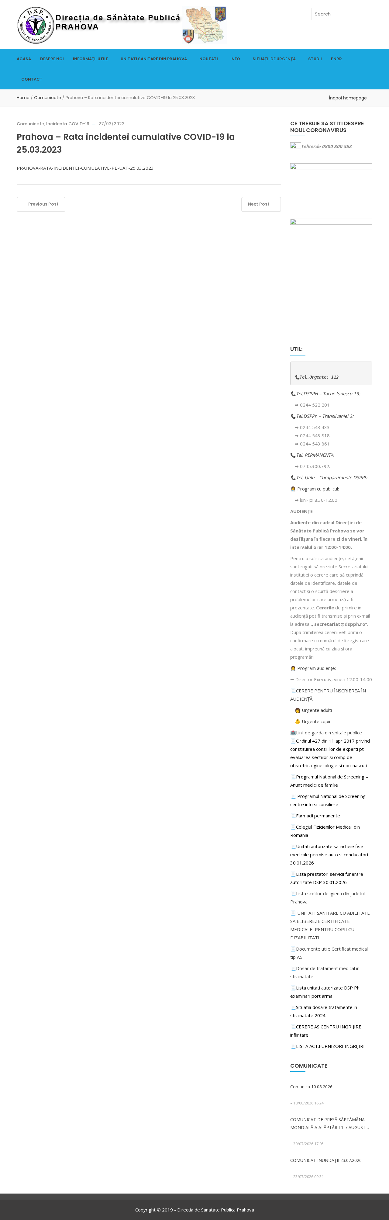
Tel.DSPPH (307, 393)
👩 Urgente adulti (313, 710)
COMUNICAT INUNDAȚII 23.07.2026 (326, 1160)
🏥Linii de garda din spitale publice (326, 733)
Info (235, 59)
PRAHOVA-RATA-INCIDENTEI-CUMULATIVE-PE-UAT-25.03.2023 (85, 168)
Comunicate (47, 98)
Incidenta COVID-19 (67, 124)
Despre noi (52, 59)
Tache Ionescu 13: (342, 393)
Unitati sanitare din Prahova (154, 59)
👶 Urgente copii (312, 721)
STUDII (315, 59)
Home (23, 98)
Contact (32, 79)
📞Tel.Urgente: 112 (316, 377)
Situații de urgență (274, 59)
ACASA (24, 59)
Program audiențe (316, 668)
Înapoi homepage (348, 98)
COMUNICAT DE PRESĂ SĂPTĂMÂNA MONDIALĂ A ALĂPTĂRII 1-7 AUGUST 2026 (328, 1124)
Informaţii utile (90, 59)
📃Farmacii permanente (315, 816)
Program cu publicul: (318, 489)
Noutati (208, 59)
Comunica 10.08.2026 (311, 1087)
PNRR (336, 59)
